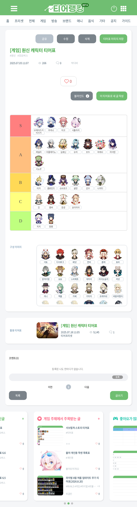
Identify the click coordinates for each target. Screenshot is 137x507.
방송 (54, 20)
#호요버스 (22, 55)
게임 (43, 20)
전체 (32, 20)
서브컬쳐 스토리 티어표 (77, 427)
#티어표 (69, 432)
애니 (80, 20)
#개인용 (69, 457)
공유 (44, 39)
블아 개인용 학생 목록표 (78, 452)
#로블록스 (93, 486)
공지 (113, 20)
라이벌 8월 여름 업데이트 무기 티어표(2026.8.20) (82, 479)
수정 (65, 39)
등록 (117, 377)
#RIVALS (70, 486)
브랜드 (67, 20)
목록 (17, 395)
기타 (102, 20)
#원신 (13, 55)
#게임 (77, 486)
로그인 (114, 8)
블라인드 (79, 96)
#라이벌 (84, 486)
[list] (68, 173)
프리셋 (19, 20)
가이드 (126, 20)
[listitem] (68, 126)
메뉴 (123, 8)
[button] (65, 503)
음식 (91, 20)
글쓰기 (119, 395)
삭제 (87, 39)
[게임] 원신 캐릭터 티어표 (79, 325)
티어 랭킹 (64, 8)
